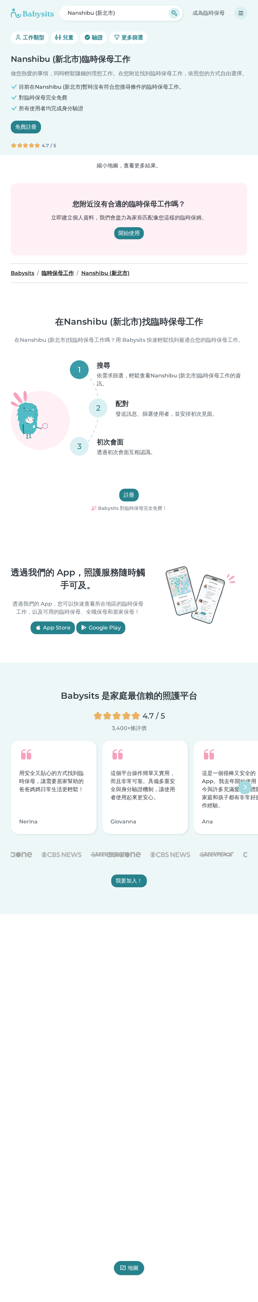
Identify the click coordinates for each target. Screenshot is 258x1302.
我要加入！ (129, 881)
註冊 (129, 495)
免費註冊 (26, 127)
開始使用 (129, 233)
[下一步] (245, 787)
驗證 (97, 37)
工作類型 (33, 37)
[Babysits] (32, 13)
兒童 (67, 37)
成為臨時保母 (208, 13)
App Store (56, 627)
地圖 (133, 1268)
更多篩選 (131, 37)
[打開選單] (240, 13)
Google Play (104, 627)
